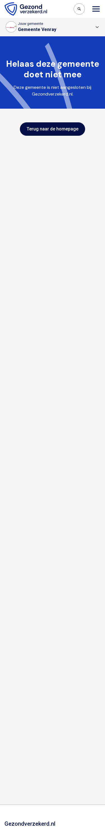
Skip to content (27, 5)
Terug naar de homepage (52, 129)
